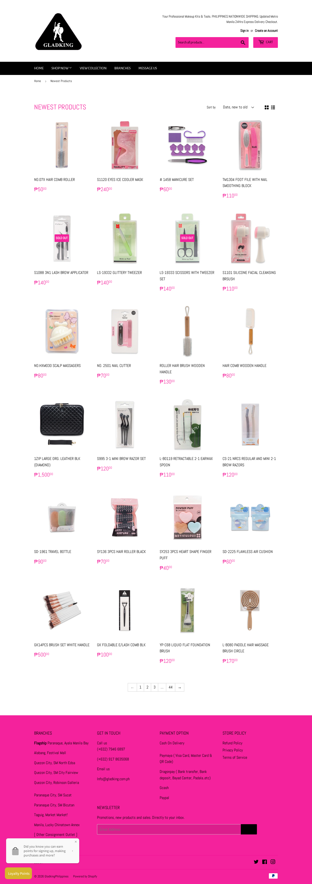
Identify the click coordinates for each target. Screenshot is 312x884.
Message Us (147, 68)
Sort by (211, 107)
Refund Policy (232, 743)
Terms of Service (235, 757)
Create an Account (266, 31)
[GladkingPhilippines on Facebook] (264, 862)
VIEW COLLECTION (93, 68)
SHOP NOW (60, 68)
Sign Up (249, 829)
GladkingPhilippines (56, 876)
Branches (122, 68)
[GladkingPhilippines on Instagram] (273, 862)
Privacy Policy (233, 750)
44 (171, 687)
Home (39, 68)
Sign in (244, 31)
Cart (269, 42)
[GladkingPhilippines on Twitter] (256, 862)
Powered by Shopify (85, 876)
